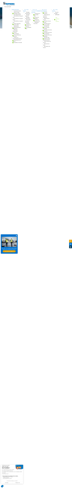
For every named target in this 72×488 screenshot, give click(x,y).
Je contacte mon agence (9, 251)
